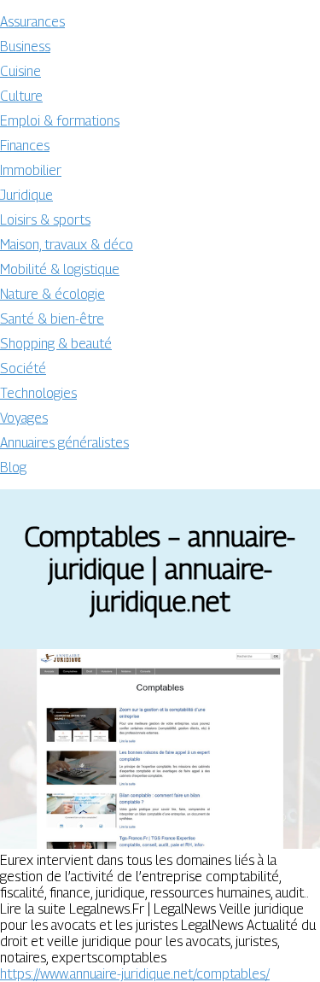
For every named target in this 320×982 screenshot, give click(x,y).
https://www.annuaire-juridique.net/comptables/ (135, 974)
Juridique (26, 195)
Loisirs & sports (45, 220)
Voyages (24, 418)
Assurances (32, 22)
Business (25, 46)
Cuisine (20, 71)
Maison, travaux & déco (66, 245)
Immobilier (30, 170)
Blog (13, 467)
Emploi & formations (59, 121)
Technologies (38, 393)
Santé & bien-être (52, 319)
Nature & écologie (52, 294)
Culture (21, 96)
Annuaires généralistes (64, 443)
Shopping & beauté (56, 344)
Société (23, 368)
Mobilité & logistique (59, 269)
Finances (24, 145)
